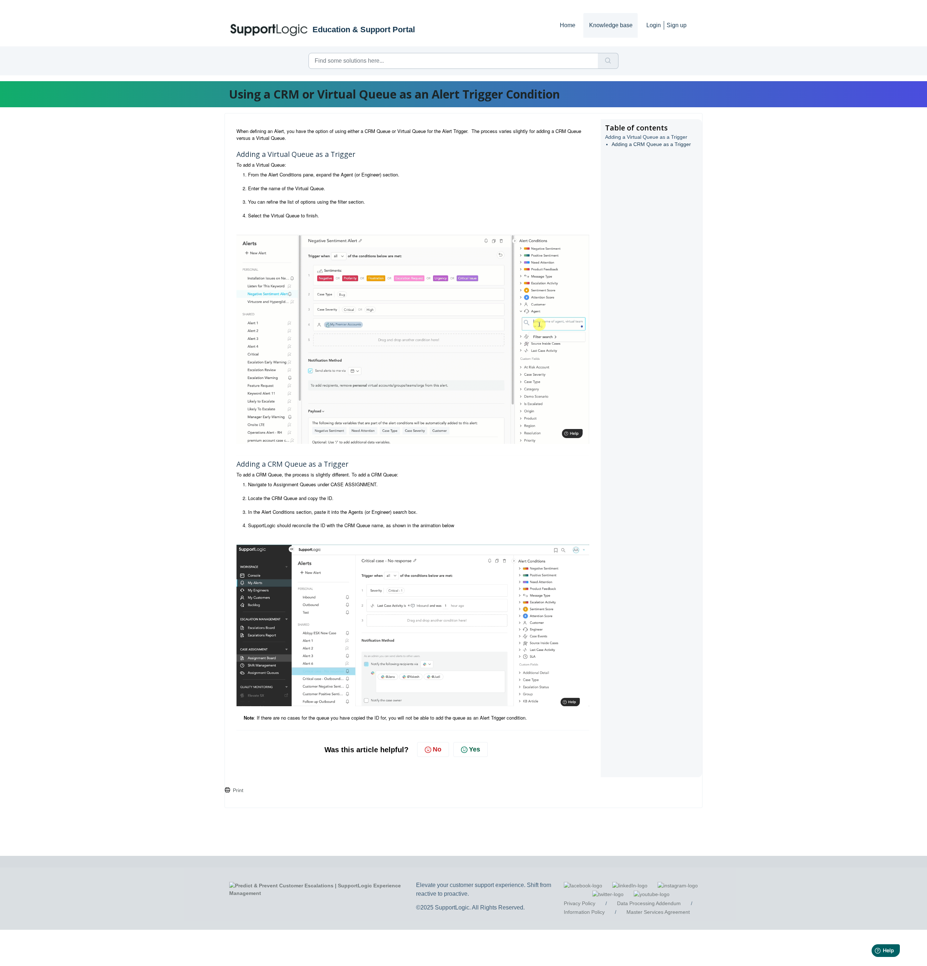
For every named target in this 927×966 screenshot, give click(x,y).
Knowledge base (611, 25)
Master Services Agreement (658, 912)
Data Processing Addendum (649, 903)
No (437, 749)
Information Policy (584, 912)
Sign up (677, 25)
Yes (474, 749)
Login (653, 25)
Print (238, 790)
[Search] (608, 61)
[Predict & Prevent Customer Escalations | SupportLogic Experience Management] (324, 889)
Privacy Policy (579, 903)
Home (567, 25)
